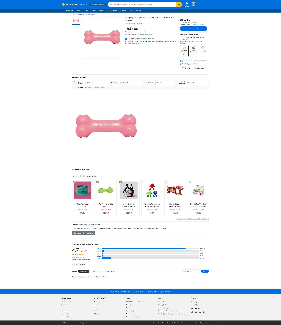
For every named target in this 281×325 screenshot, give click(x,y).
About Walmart (66, 302)
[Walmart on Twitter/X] (196, 312)
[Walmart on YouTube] (200, 312)
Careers (131, 11)
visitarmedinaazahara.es (147, 39)
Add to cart (193, 28)
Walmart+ (97, 311)
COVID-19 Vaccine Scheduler (135, 302)
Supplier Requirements (68, 317)
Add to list (187, 68)
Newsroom (64, 308)
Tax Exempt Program (132, 317)
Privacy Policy (162, 305)
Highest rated (97, 271)
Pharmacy (123, 11)
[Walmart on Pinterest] (204, 312)
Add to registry (200, 68)
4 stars (98, 251)
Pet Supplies (80, 14)
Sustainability (65, 314)
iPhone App (194, 302)
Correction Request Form (83, 233)
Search (205, 271)
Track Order (153, 292)
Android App (195, 305)
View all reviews (79, 264)
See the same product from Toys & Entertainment (193, 219)
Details (196, 64)
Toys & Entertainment (91, 14)
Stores (96, 305)
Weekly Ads (166, 292)
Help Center (139, 292)
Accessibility (130, 311)
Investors (64, 311)
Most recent (83, 271)
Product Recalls (131, 314)
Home (74, 14)
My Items (139, 11)
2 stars (99, 256)
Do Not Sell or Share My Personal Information (172, 314)
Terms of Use (162, 302)
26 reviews (140, 23)
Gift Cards (97, 314)
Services (78, 11)
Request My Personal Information (168, 311)
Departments (69, 11)
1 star (99, 258)
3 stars (99, 253)
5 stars (99, 248)
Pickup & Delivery (111, 11)
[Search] (179, 4)
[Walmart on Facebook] (192, 312)
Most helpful (110, 271)
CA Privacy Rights (163, 308)
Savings (86, 11)
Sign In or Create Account (121, 292)
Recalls (128, 308)
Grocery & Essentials (97, 11)
